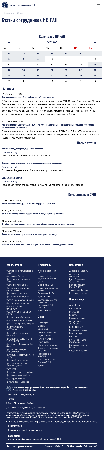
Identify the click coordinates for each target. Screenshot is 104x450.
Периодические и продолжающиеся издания (47, 277)
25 (23, 76)
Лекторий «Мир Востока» (78, 290)
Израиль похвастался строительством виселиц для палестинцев (29, 234)
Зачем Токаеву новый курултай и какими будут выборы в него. (29, 203)
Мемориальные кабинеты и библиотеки (48, 301)
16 (95, 64)
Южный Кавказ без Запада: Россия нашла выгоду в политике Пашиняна (33, 213)
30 (52, 53)
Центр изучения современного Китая (19, 372)
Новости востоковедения (78, 350)
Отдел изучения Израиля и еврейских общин (20, 345)
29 (38, 53)
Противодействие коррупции (44, 355)
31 (66, 53)
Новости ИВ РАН (75, 308)
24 (9, 76)
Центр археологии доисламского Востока (18, 280)
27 (9, 53)
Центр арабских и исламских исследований (17, 334)
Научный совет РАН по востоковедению (77, 341)
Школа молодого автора (78, 293)
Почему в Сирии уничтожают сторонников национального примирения (32, 163)
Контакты (41, 365)
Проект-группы (43, 342)
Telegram (88, 446)
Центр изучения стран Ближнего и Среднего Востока (19, 340)
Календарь (73, 336)
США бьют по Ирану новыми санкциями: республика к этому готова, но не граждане (38, 224)
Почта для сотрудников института (20, 446)
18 (23, 70)
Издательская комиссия (47, 332)
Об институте (43, 322)
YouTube (30, 403)
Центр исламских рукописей (16, 293)
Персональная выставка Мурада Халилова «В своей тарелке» (28, 97)
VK (15, 403)
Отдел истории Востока (15, 276)
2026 (55, 41)
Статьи (20, 13)
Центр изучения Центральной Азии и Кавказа (20, 356)
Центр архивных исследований (17, 296)
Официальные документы (47, 345)
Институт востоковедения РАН (22, 5)
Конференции (74, 312)
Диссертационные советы (78, 271)
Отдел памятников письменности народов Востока (18, 289)
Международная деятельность (75, 322)
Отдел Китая (11, 369)
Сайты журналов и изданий (17, 407)
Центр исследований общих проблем (20, 317)
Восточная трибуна (45, 296)
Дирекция (41, 326)
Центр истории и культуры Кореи (18, 375)
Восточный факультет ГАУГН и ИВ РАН (77, 286)
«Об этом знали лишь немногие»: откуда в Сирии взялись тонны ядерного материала (39, 244)
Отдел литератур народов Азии (17, 303)
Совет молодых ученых (46, 359)
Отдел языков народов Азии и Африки (20, 300)
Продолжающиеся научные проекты (48, 289)
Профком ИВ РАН (44, 362)
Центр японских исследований (17, 382)
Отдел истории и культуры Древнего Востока (19, 272)
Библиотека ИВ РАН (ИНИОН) (45, 306)
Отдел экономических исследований (20, 320)
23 (95, 70)
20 (52, 70)
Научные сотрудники (45, 339)
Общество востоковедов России (78, 346)
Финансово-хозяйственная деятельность (48, 349)
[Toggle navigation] (98, 5)
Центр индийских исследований (18, 360)
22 (80, 70)
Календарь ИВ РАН (52, 36)
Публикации (8, 13)
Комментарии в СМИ (76, 327)
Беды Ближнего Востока (12, 177)
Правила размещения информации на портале (24, 430)
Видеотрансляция (75, 333)
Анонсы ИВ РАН (75, 305)
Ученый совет (43, 329)
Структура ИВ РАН (44, 335)
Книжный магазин (44, 310)
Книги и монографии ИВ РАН (47, 272)
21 (66, 70)
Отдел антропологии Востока (17, 285)
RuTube (9, 403)
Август (49, 41)
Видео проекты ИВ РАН (46, 293)
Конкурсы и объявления (78, 330)
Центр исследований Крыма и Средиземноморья (17, 350)
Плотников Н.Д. (9, 152)
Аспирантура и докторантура (74, 275)
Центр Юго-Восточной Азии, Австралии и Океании (16, 364)
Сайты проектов (38, 407)
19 (38, 70)
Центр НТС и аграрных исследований (20, 323)
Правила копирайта (14, 425)
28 (23, 53)
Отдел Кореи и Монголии (15, 378)
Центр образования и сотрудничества (77, 280)
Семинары (73, 315)
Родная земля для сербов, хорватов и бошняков (22, 148)
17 (9, 70)
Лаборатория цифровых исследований (15, 328)
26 (38, 76)
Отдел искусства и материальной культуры (18, 313)
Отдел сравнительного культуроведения (14, 307)
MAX (96, 446)
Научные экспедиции (77, 318)
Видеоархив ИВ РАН (45, 285)
